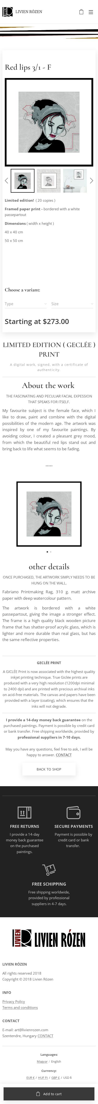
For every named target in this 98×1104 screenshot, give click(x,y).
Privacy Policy (13, 1001)
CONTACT (64, 754)
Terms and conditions (20, 1007)
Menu (91, 12)
